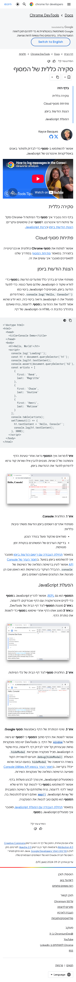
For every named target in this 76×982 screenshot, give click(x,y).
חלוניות (22, 54)
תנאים (69, 965)
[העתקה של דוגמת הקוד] (70, 320)
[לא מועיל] (48, 61)
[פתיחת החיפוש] (24, 4)
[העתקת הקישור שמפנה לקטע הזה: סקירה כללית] (45, 207)
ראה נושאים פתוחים (62, 885)
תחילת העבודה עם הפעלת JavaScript (38, 807)
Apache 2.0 (25, 847)
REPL (51, 596)
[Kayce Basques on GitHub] (51, 138)
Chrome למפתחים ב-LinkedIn (56, 945)
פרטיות (59, 965)
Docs (69, 15)
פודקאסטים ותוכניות (62, 918)
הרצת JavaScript (36, 227)
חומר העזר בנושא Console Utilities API (28, 767)
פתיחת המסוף (41, 253)
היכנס (8, 4)
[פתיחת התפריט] (68, 4)
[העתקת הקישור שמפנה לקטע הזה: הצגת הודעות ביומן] (33, 269)
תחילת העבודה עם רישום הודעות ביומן (38, 554)
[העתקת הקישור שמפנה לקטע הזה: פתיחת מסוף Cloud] (32, 238)
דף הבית (68, 54)
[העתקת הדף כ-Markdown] (58, 77)
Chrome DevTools (44, 15)
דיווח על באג (66, 880)
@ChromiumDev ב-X (61, 933)
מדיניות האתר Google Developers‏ (49, 851)
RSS (71, 950)
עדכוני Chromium (63, 901)
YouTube (68, 939)
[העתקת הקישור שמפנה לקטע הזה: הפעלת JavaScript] (34, 585)
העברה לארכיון (65, 912)
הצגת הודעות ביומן (61, 227)
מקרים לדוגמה (65, 907)
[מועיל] (54, 61)
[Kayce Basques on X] (56, 138)
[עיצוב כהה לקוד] (65, 320)
